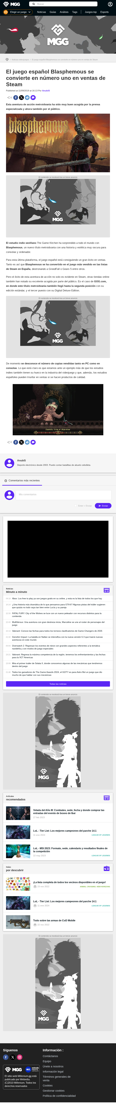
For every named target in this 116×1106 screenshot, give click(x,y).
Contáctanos (50, 1056)
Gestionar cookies (53, 1090)
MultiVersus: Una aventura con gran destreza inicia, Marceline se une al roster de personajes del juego (58, 623)
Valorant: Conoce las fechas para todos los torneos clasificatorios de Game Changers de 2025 (57, 631)
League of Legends (101, 835)
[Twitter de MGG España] (12, 1057)
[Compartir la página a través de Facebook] (15, 97)
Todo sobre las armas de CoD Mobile (54, 920)
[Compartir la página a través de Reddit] (27, 97)
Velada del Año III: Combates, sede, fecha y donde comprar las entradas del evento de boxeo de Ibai (68, 812)
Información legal (53, 1071)
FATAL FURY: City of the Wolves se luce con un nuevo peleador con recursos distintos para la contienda (57, 614)
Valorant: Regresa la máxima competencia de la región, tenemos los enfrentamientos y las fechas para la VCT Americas (58, 656)
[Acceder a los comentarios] (33, 97)
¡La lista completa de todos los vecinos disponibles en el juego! (69, 882)
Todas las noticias (58, 684)
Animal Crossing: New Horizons (95, 887)
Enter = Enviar (85, 506)
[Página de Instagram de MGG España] (19, 1057)
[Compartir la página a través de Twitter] (21, 97)
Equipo (47, 1061)
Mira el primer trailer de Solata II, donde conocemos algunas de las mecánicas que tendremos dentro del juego (57, 664)
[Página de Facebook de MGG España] (5, 1057)
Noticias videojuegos (20, 60)
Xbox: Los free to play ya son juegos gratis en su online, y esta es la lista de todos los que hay (57, 598)
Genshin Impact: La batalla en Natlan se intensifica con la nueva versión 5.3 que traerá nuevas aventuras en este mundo (57, 638)
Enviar (104, 506)
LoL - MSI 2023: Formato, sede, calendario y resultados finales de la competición (70, 850)
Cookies (48, 1085)
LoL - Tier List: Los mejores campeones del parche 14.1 (65, 831)
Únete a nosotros (53, 1066)
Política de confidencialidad (59, 1095)
